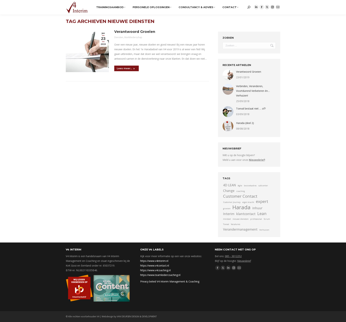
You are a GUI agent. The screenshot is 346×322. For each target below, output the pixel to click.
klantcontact (246, 214)
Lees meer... (124, 68)
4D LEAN (229, 185)
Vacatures (235, 224)
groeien (226, 208)
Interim (228, 214)
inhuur (257, 208)
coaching (240, 191)
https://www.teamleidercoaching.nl (160, 275)
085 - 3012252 (233, 256)
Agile (240, 185)
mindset (227, 219)
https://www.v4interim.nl (154, 261)
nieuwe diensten (241, 219)
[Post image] (228, 74)
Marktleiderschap (133, 37)
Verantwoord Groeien (134, 31)
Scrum (267, 219)
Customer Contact (240, 196)
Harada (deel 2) (245, 123)
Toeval (226, 224)
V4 (98, 316)
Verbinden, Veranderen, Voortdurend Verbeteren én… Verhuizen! (253, 90)
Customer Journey (231, 202)
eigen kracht (248, 202)
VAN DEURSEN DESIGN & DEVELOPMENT (137, 316)
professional (256, 219)
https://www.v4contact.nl (154, 265)
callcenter (263, 185)
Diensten (118, 37)
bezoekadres (250, 185)
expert (262, 201)
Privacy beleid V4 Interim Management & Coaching (169, 281)
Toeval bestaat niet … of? (251, 108)
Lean (262, 213)
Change (228, 190)
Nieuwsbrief (244, 261)
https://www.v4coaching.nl (155, 270)
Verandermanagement (240, 229)
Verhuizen (264, 230)
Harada (241, 207)
